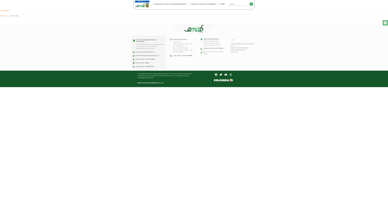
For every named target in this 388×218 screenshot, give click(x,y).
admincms (5, 16)
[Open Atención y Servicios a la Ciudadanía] (216, 4)
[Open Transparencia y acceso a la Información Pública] (187, 4)
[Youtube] (226, 75)
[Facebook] (216, 75)
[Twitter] (221, 75)
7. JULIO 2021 (5, 10)
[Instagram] (231, 75)
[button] (385, 22)
